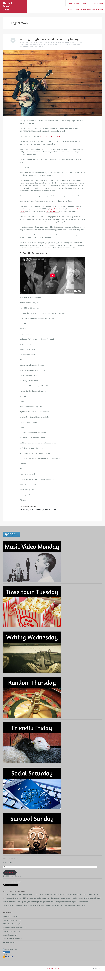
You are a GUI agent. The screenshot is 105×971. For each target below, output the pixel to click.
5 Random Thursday (10, 931)
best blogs (5, 954)
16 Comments (40, 46)
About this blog (73, 3)
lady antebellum (35, 44)
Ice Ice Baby (24, 44)
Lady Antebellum (52, 211)
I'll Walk (80, 42)
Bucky (50, 42)
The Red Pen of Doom (7, 6)
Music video (57, 44)
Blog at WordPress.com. (52, 968)
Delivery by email (10, 859)
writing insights (26, 46)
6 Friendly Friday (9, 935)
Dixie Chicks (72, 42)
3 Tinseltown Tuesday (10, 924)
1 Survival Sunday (9, 916)
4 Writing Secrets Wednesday (12, 927)
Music (50, 44)
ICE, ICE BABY (56, 136)
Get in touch (98, 3)
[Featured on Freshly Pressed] (11, 534)
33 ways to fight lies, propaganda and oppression (85, 9)
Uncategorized (8, 942)
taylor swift (68, 44)
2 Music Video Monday (33, 42)
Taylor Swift (53, 209)
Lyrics (45, 44)
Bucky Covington (60, 42)
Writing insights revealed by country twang (49, 39)
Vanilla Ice (77, 44)
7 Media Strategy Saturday (11, 939)
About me (86, 3)
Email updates (10, 872)
